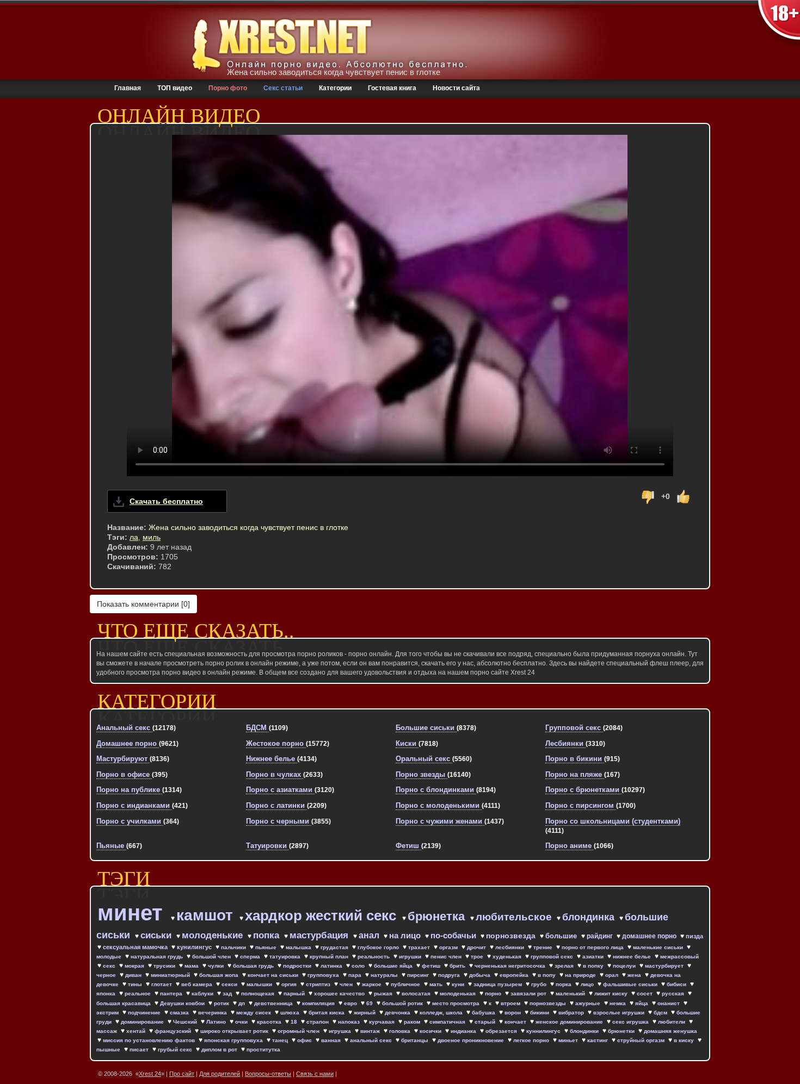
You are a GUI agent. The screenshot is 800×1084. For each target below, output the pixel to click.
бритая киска (327, 1013)
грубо (539, 984)
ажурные (588, 1003)
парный (295, 993)
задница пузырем (498, 984)
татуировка (285, 957)
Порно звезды (421, 774)
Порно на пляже (574, 774)
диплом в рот (220, 1049)
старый (486, 1022)
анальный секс (371, 1040)
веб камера (197, 984)
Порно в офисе (124, 774)
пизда (694, 936)
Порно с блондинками (436, 790)
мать (436, 984)
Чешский (186, 1022)
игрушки (411, 957)
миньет (569, 1040)
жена (635, 975)
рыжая (384, 993)
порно (494, 993)
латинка (332, 966)
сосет (645, 993)
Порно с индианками (134, 805)
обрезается (502, 1031)
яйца (642, 1003)
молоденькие (213, 935)
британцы (415, 1040)
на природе (581, 975)
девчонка (398, 1013)
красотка (270, 1022)
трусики (165, 966)
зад (228, 993)
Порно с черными (278, 821)
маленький (571, 993)
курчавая (382, 1022)
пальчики (234, 947)
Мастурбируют (123, 759)
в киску (685, 1040)
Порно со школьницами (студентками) (612, 821)
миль (152, 537)
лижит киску (611, 993)
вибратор (572, 1013)
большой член (212, 957)
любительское (515, 917)
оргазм (449, 947)
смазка (180, 1013)
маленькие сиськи (659, 947)
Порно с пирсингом (580, 805)
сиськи (157, 935)
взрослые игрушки (619, 1013)
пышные (109, 1049)
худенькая (508, 957)
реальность (374, 957)
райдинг (600, 936)
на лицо (406, 935)
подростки (298, 966)
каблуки (203, 993)
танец (281, 1040)
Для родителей (219, 1073)
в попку (594, 966)
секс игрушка (631, 1022)
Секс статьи (283, 88)
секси (230, 984)
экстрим (108, 1013)
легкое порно (532, 1040)
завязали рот (529, 993)
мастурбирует (665, 966)
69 (370, 1003)
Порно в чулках (274, 774)
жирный (365, 1013)
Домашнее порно (127, 743)
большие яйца (394, 966)
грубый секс (176, 1049)
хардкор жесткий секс (322, 915)
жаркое (372, 984)
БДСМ (257, 728)
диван (134, 975)
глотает (162, 984)
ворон (513, 1013)
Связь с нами (315, 1073)
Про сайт (181, 1073)
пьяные (266, 947)
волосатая (417, 993)
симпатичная (448, 1022)
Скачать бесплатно (166, 501)
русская (674, 993)
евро (351, 1003)
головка (400, 1031)
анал (370, 935)
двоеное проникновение (472, 1040)
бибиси (677, 984)
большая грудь (254, 966)
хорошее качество (340, 993)
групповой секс (553, 957)
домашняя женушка (670, 1031)
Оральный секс (424, 759)
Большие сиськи (426, 728)
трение (543, 947)
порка (564, 984)
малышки (260, 984)
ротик (222, 1003)
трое (478, 957)
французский (174, 1031)
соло (359, 966)
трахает (420, 947)
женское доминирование (570, 1022)
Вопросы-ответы (268, 1073)
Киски (407, 743)
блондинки (585, 1031)
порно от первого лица (593, 947)
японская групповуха (234, 1040)
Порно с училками (129, 821)
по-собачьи (454, 935)
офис (305, 1040)
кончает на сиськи (274, 975)
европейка (515, 975)
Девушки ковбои (183, 1003)
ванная (331, 1040)
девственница (274, 1003)
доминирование (143, 1022)
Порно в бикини (574, 759)
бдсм (661, 1013)
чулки (216, 966)
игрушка (341, 1031)
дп (242, 1003)
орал (612, 975)
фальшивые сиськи (631, 984)
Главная (127, 88)
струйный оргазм (641, 1040)
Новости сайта (456, 88)
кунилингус (195, 947)
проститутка (263, 1049)
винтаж (370, 1031)
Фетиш (408, 846)
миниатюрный (171, 975)
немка (618, 1003)
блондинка (589, 917)
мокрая (135, 966)
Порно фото (227, 88)
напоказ (349, 1022)
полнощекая (258, 993)
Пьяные (111, 846)
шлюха (290, 1013)
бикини (540, 1013)
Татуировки (267, 846)
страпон (318, 1022)
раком (413, 1022)
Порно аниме (569, 846)
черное (107, 975)
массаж (107, 1031)
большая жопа (219, 975)
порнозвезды (549, 1003)
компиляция (319, 1003)
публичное (406, 984)
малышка (299, 947)
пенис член (446, 957)
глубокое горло (379, 947)
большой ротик (403, 1003)
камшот (206, 915)
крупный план (330, 957)
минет (133, 913)
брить (458, 966)
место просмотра (456, 1003)
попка (267, 935)
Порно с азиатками (280, 790)
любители (672, 1022)
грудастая (335, 947)
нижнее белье (633, 957)
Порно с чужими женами (440, 821)
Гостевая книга (392, 88)
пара (355, 975)
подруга (449, 975)
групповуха (324, 975)
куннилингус (544, 1031)
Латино (216, 1022)
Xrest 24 (150, 1073)
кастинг (598, 1040)
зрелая (565, 966)
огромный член (299, 1031)
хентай (136, 1031)
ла (134, 537)
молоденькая (458, 993)
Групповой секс (574, 728)
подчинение (145, 1013)
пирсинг (418, 975)
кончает (516, 1022)
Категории (335, 88)
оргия (289, 984)
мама (192, 966)
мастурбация (320, 935)
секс (110, 966)
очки (242, 1022)
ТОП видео (174, 88)
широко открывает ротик (235, 1031)
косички (431, 1031)
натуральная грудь (157, 957)
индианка (464, 1031)
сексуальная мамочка (136, 947)
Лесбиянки (565, 743)
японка (106, 993)
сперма (251, 957)
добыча (480, 975)
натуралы (385, 975)
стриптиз (319, 984)
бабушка (484, 1013)
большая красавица (124, 1003)
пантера (172, 993)
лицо (588, 984)
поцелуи (625, 966)
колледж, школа (442, 1013)
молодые (109, 957)
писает (140, 1049)
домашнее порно (650, 936)
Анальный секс (124, 728)
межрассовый (679, 957)
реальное (138, 993)
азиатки (593, 957)
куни (459, 984)
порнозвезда (512, 935)
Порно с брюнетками (583, 790)
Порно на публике (129, 790)
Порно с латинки (276, 805)
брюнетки (622, 1031)
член (347, 984)
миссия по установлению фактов (149, 1040)
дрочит (477, 947)
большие (562, 936)
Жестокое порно (276, 743)
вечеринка (213, 1013)
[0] (143, 604)
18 (295, 1022)
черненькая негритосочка (511, 966)
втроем (511, 1003)
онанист (669, 1003)
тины (136, 984)
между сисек (254, 1013)
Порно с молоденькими (439, 805)
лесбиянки (510, 947)
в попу (547, 975)
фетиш (432, 966)
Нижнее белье (271, 759)
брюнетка (438, 916)
